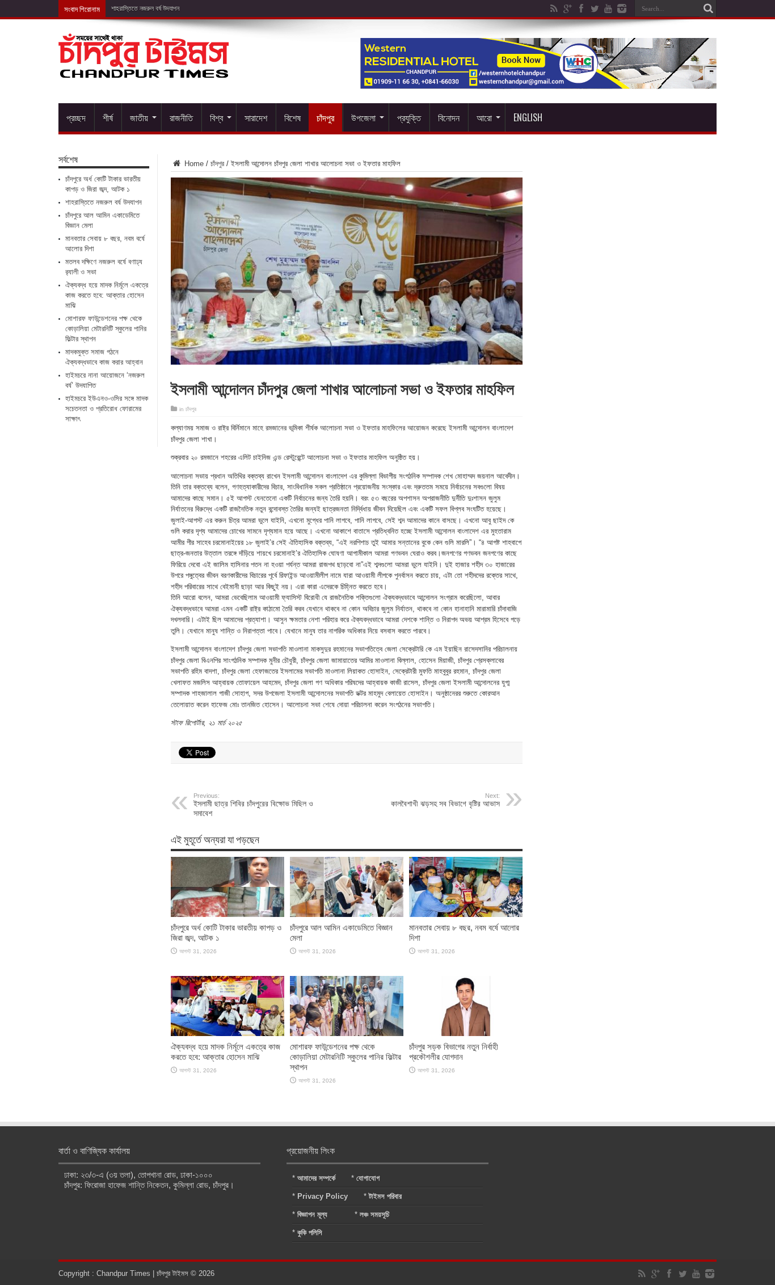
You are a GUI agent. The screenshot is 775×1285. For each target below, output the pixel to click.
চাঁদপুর (325, 117)
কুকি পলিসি (309, 1232)
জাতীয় (139, 117)
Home (193, 163)
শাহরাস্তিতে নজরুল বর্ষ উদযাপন (145, 8)
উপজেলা (363, 117)
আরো (484, 117)
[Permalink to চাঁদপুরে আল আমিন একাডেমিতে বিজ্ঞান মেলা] (346, 914)
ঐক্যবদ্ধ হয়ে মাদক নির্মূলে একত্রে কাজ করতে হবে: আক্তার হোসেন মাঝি (225, 1052)
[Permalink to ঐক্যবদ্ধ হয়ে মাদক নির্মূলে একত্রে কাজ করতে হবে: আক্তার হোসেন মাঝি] (227, 1033)
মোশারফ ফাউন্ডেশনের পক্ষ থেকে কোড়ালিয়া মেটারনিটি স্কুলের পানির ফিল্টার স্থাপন (345, 1057)
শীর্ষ (108, 117)
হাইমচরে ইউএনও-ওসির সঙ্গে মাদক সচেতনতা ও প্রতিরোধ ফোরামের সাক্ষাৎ (106, 408)
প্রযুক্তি (409, 117)
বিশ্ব (216, 117)
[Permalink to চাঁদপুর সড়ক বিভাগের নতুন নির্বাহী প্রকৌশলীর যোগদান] (466, 1033)
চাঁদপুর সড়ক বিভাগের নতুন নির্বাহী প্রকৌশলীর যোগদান (453, 1052)
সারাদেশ (256, 117)
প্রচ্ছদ (76, 117)
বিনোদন (449, 117)
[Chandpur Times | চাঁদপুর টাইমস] (143, 69)
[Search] (708, 8)
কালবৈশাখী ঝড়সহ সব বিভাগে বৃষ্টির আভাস (445, 800)
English (527, 117)
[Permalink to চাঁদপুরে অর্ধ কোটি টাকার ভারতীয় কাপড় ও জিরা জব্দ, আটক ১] (227, 914)
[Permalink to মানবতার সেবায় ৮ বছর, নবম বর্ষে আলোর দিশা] (466, 914)
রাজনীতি (181, 117)
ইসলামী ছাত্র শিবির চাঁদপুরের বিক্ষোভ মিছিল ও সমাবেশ (253, 805)
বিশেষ (292, 117)
